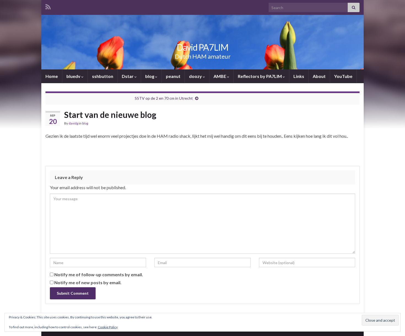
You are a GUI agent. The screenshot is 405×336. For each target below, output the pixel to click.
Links (298, 76)
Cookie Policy (108, 327)
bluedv (73, 76)
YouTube (343, 76)
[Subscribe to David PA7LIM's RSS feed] (48, 6)
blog (150, 76)
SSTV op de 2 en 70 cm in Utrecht (164, 98)
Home (51, 76)
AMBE (220, 76)
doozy (196, 76)
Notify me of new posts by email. (87, 282)
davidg (73, 123)
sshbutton (102, 76)
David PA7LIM (202, 47)
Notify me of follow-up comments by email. (98, 274)
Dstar (128, 76)
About (319, 76)
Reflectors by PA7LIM (260, 76)
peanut (173, 76)
